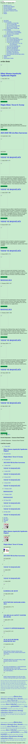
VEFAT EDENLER (8, 35)
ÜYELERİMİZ (7, 30)
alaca (1, 680)
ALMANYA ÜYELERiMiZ (13, 31)
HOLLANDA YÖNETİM (13, 28)
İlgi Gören (6, 519)
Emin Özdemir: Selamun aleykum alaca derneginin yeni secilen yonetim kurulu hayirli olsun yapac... (14, 652)
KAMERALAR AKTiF (11, 591)
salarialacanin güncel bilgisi (5, 687)
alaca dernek (18, 699)
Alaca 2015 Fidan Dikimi (13, 38)
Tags (5, 521)
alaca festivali (19, 680)
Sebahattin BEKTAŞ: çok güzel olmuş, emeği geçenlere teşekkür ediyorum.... (14, 660)
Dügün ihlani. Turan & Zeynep (12, 105)
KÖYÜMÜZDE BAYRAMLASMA (15, 54)
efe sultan (22, 688)
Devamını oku (4, 101)
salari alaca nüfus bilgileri (10, 683)
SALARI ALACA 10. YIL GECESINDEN (16, 44)
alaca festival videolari (17, 688)
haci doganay (8, 684)
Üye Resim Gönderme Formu (11, 10)
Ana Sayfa (6, 20)
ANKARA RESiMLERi (12, 47)
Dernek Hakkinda (8, 8)
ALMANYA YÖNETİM (12, 23)
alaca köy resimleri (21, 702)
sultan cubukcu (3, 684)
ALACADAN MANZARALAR (14, 39)
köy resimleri (5, 680)
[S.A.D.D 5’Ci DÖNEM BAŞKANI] (6, 625)
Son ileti (5, 517)
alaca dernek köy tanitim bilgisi (19, 684)
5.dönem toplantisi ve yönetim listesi (7, 696)
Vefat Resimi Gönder (9, 58)
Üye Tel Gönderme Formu (10, 9)
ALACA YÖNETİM (12, 24)
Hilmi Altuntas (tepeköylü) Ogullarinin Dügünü (11, 75)
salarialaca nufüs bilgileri (14, 687)
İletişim (5, 13)
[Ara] (1, 1)
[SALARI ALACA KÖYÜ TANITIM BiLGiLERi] (6, 612)
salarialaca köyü (24, 680)
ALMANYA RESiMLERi (13, 42)
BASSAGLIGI (6, 280)
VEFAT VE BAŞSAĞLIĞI (11, 157)
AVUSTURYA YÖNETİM (13, 26)
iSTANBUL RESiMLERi (13, 53)
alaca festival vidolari (4, 702)
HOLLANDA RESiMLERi (13, 50)
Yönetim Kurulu (7, 21)
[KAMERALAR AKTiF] (6, 588)
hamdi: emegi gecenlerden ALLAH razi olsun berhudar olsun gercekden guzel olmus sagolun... (15, 677)
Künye (5, 12)
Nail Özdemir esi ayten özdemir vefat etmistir (15, 708)
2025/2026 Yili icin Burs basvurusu (14, 133)
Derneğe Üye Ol (7, 5)
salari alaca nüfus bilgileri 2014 (20, 683)
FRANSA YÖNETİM (12, 27)
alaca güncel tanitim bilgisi (12, 702)
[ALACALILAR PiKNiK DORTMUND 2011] (6, 636)
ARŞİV (5, 57)
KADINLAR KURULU (12, 51)
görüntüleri (15, 680)
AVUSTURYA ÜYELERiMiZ (14, 32)
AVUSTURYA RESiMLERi (13, 46)
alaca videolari (9, 680)
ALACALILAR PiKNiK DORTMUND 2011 (11, 640)
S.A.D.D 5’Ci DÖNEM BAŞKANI (14, 628)
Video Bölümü (7, 55)
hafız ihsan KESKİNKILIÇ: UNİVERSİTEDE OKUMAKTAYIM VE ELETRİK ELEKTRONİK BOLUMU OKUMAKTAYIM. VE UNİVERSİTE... (15, 668)
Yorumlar (6, 520)
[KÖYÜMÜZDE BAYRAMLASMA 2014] (6, 599)
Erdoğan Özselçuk (7, 706)
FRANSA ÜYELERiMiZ (13, 34)
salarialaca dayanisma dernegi (12, 710)
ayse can (12, 684)
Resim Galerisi (7, 36)
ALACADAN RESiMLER (13, 40)
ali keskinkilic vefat (9, 688)
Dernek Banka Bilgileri (9, 6)
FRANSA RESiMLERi (12, 48)
